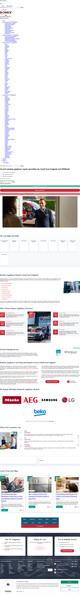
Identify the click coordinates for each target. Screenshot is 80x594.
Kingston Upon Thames (9, 129)
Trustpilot (41, 460)
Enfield (6, 113)
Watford (6, 150)
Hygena (6, 75)
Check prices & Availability (52, 381)
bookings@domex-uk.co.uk (62, 569)
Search (50, 569)
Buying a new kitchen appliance (43, 565)
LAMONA (54, 519)
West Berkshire (8, 152)
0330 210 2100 (20, 377)
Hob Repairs (7, 33)
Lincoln (6, 133)
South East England (6, 356)
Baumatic (7, 47)
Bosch (6, 52)
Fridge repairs (5, 287)
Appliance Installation (6, 35)
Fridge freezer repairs (6, 285)
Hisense (6, 72)
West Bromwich (8, 154)
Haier (6, 70)
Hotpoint (6, 73)
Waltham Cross (8, 147)
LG (5, 82)
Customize (68, 585)
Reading (6, 137)
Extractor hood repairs (6, 296)
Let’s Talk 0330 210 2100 (73, 381)
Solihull (6, 142)
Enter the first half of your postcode (7, 180)
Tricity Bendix (8, 91)
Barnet (6, 96)
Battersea (7, 97)
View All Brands (40, 526)
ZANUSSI (54, 522)
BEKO (47, 519)
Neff (6, 85)
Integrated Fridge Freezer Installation (12, 38)
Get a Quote (2, 16)
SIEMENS (25, 522)
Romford (7, 140)
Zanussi (6, 93)
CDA (6, 57)
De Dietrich (7, 60)
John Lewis (7, 78)
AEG (6, 43)
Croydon (6, 108)
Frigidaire (7, 68)
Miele (6, 84)
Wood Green (7, 157)
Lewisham (7, 132)
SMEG (24, 519)
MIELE (46, 522)
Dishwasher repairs (6, 293)
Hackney (7, 117)
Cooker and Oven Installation (11, 36)
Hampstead (7, 120)
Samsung (7, 87)
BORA (6, 51)
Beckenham (7, 98)
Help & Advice (40, 563)
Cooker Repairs (8, 31)
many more (51, 421)
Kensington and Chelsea (10, 128)
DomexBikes (30, 569)
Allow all (69, 582)
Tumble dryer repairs (6, 291)
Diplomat (7, 63)
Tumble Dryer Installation (10, 39)
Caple (6, 56)
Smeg (6, 90)
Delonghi (7, 61)
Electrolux (7, 64)
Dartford (6, 109)
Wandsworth (7, 149)
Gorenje (6, 69)
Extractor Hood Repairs (9, 32)
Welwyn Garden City (9, 151)
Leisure (6, 81)
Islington (6, 126)
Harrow (6, 121)
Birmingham (7, 99)
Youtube (75, 566)
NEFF (39, 522)
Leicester (7, 131)
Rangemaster (7, 86)
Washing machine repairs (7, 283)
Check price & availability (67, 550)
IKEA (6, 76)
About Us (4, 158)
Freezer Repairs (8, 26)
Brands (19, 571)
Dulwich (6, 111)
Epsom (6, 114)
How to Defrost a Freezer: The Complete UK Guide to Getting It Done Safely (38, 496)
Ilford (6, 125)
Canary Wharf (8, 104)
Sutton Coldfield (8, 146)
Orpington (7, 135)
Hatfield (6, 122)
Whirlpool (7, 92)
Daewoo (6, 59)
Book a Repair (9, 5)
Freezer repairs (5, 289)
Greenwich (7, 115)
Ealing (6, 112)
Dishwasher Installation (9, 37)
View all (11, 572)
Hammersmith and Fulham (10, 119)
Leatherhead (7, 130)
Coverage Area (5, 95)
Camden (6, 103)
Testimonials (30, 566)
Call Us (2, 5)
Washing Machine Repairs (10, 23)
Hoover (6, 74)
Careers (4, 159)
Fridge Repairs (8, 25)
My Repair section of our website (28, 368)
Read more (5, 510)
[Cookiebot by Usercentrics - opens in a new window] (8, 591)
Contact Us (4, 160)
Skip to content (3, 0)
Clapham (7, 105)
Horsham (7, 123)
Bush (6, 53)
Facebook (75, 563)
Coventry (7, 106)
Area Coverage (21, 569)
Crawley (6, 107)
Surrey (6, 143)
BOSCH (40, 519)
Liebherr (6, 83)
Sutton (6, 145)
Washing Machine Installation (11, 40)
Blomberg (7, 50)
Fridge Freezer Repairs (9, 24)
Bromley (6, 102)
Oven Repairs (7, 29)
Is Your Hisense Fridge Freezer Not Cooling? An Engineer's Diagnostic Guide (66, 496)
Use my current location (6, 183)
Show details (19, 591)
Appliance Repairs (6, 22)
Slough (6, 141)
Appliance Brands (6, 42)
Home (3, 20)
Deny (69, 589)
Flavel (6, 66)
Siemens (6, 89)
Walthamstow (7, 148)
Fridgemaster (7, 67)
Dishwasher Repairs (9, 27)
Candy (6, 55)
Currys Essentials (8, 58)
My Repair (4, 9)
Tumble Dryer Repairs (9, 30)
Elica (6, 65)
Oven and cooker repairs (7, 295)
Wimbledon (7, 156)
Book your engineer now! (40, 190)
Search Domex (3, 7)
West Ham (7, 155)
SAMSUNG (32, 519)
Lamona (6, 79)
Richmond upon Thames (10, 139)
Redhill (6, 138)
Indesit (6, 77)
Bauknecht (7, 46)
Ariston (6, 44)
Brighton (6, 100)
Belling (6, 49)
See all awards (76, 347)
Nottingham (7, 134)
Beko (6, 48)
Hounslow (7, 124)
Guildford (7, 116)
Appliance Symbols (41, 566)
